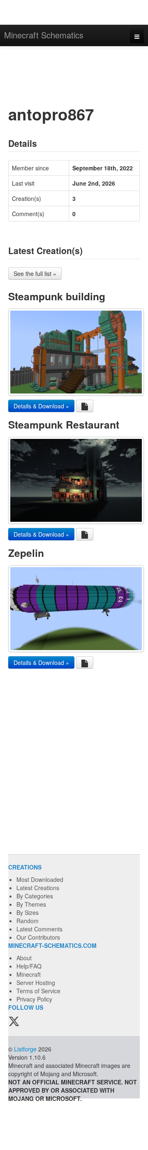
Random (27, 921)
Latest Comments (39, 929)
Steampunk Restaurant (63, 424)
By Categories (34, 896)
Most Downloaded (39, 879)
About (24, 958)
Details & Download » (41, 406)
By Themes (31, 904)
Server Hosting (35, 982)
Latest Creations (37, 888)
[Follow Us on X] (14, 1022)
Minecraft (28, 974)
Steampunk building (56, 296)
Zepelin (26, 552)
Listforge (25, 1049)
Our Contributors (38, 937)
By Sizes (27, 912)
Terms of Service (38, 991)
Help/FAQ (29, 966)
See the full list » (35, 273)
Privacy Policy (34, 999)
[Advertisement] (74, 75)
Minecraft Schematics (43, 35)
